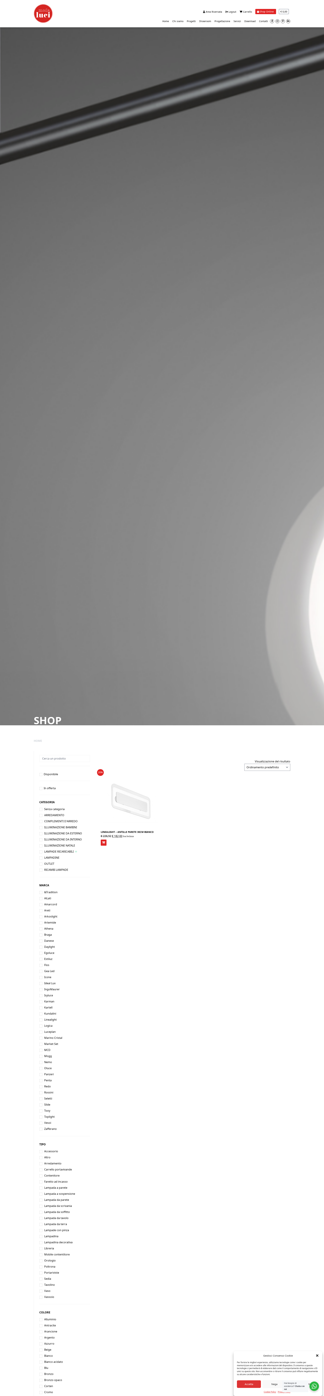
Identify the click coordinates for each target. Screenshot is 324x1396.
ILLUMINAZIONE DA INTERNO (63, 839)
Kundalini (50, 1013)
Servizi (237, 21)
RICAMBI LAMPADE (56, 870)
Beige (47, 1350)
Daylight (49, 947)
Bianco (48, 1356)
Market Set (51, 1044)
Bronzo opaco (53, 1380)
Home (165, 21)
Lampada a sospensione (59, 1194)
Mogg (48, 1056)
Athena (48, 928)
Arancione (50, 1331)
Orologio (50, 1260)
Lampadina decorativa (58, 1242)
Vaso (47, 1291)
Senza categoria (54, 809)
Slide (47, 1104)
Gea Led (49, 971)
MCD (47, 1050)
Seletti (48, 1098)
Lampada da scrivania (58, 1206)
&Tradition (51, 892)
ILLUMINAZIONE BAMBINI (60, 827)
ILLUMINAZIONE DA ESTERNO (63, 833)
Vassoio (49, 1297)
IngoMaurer (52, 989)
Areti (47, 910)
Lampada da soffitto (57, 1212)
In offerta (50, 788)
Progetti (191, 21)
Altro (47, 1157)
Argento (49, 1337)
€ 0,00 (283, 11)
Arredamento (52, 1163)
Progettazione (222, 21)
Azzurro (49, 1343)
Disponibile (51, 774)
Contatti (263, 21)
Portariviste (51, 1272)
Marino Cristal (53, 1038)
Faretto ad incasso (56, 1181)
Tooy (47, 1110)
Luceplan (50, 1032)
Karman (49, 1001)
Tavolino (49, 1285)
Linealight (50, 1019)
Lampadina (51, 1236)
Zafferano (50, 1129)
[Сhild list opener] (76, 852)
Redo (47, 1086)
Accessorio (51, 1151)
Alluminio (50, 1319)
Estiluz (48, 959)
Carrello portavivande (58, 1169)
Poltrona (49, 1266)
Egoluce (49, 953)
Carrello (247, 11)
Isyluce (48, 995)
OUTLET (49, 864)
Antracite (50, 1325)
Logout (232, 11)
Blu (46, 1368)
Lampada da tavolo (56, 1218)
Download (250, 21)
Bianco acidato (53, 1362)
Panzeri (49, 1074)
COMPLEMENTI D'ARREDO (61, 821)
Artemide (50, 922)
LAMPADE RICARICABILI (59, 851)
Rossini (48, 1092)
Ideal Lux (50, 983)
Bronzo (48, 1374)
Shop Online (266, 11)
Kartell (48, 1007)
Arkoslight (50, 916)
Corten (48, 1386)
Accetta (249, 1384)
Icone (47, 977)
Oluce (48, 1068)
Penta (48, 1080)
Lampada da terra (55, 1224)
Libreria (49, 1248)
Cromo (48, 1392)
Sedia (47, 1279)
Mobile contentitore (57, 1254)
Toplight (49, 1117)
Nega (274, 1384)
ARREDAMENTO (54, 815)
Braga (48, 935)
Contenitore (52, 1175)
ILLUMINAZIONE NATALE (59, 845)
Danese (49, 941)
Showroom (205, 21)
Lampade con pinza (56, 1230)
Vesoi (47, 1123)
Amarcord (50, 904)
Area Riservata (213, 11)
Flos (46, 965)
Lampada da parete (56, 1200)
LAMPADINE (51, 857)
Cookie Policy (270, 1391)
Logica (48, 1026)
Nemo (48, 1062)
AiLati (47, 898)
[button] (317, 1355)
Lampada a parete (55, 1188)
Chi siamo (177, 21)
